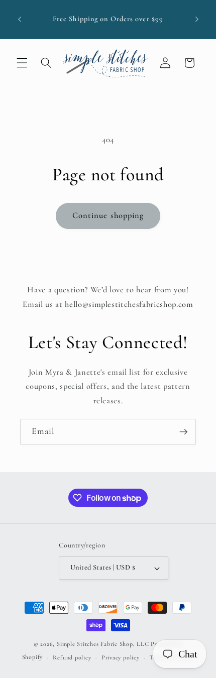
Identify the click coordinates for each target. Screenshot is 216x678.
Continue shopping (108, 215)
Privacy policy (120, 657)
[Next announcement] (197, 20)
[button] (22, 63)
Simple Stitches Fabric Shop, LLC (103, 643)
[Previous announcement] (20, 20)
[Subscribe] (183, 432)
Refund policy (72, 657)
